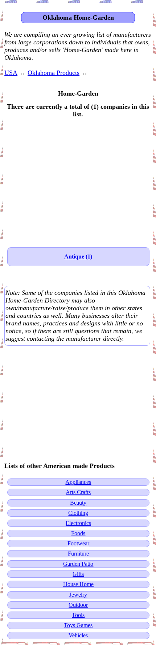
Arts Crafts (78, 492)
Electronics (78, 523)
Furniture (78, 553)
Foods (78, 533)
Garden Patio (78, 564)
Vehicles (78, 635)
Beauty (78, 503)
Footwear (78, 543)
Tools (78, 615)
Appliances (78, 482)
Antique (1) (78, 256)
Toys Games (78, 625)
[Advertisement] (78, 178)
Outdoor (78, 605)
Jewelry (78, 595)
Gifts (78, 574)
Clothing (78, 513)
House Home (78, 584)
